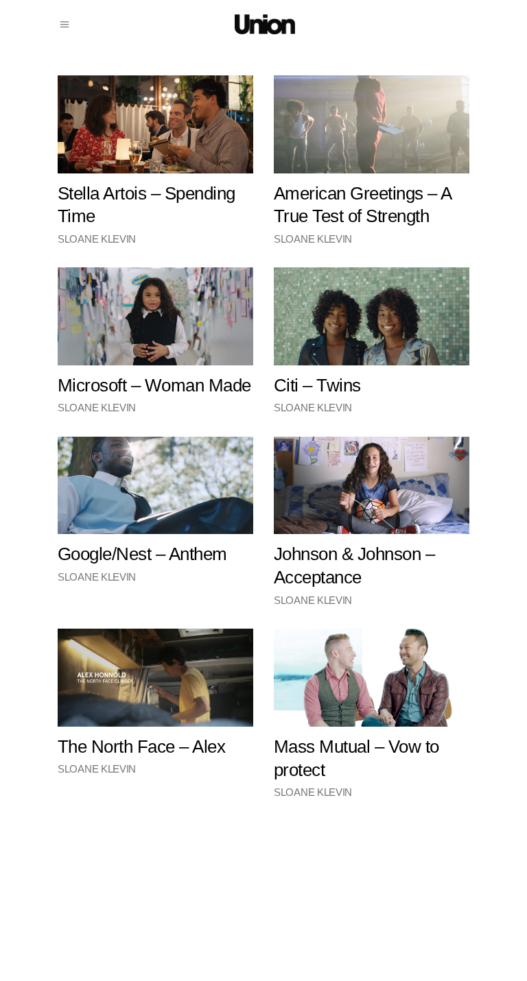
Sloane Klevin (97, 239)
